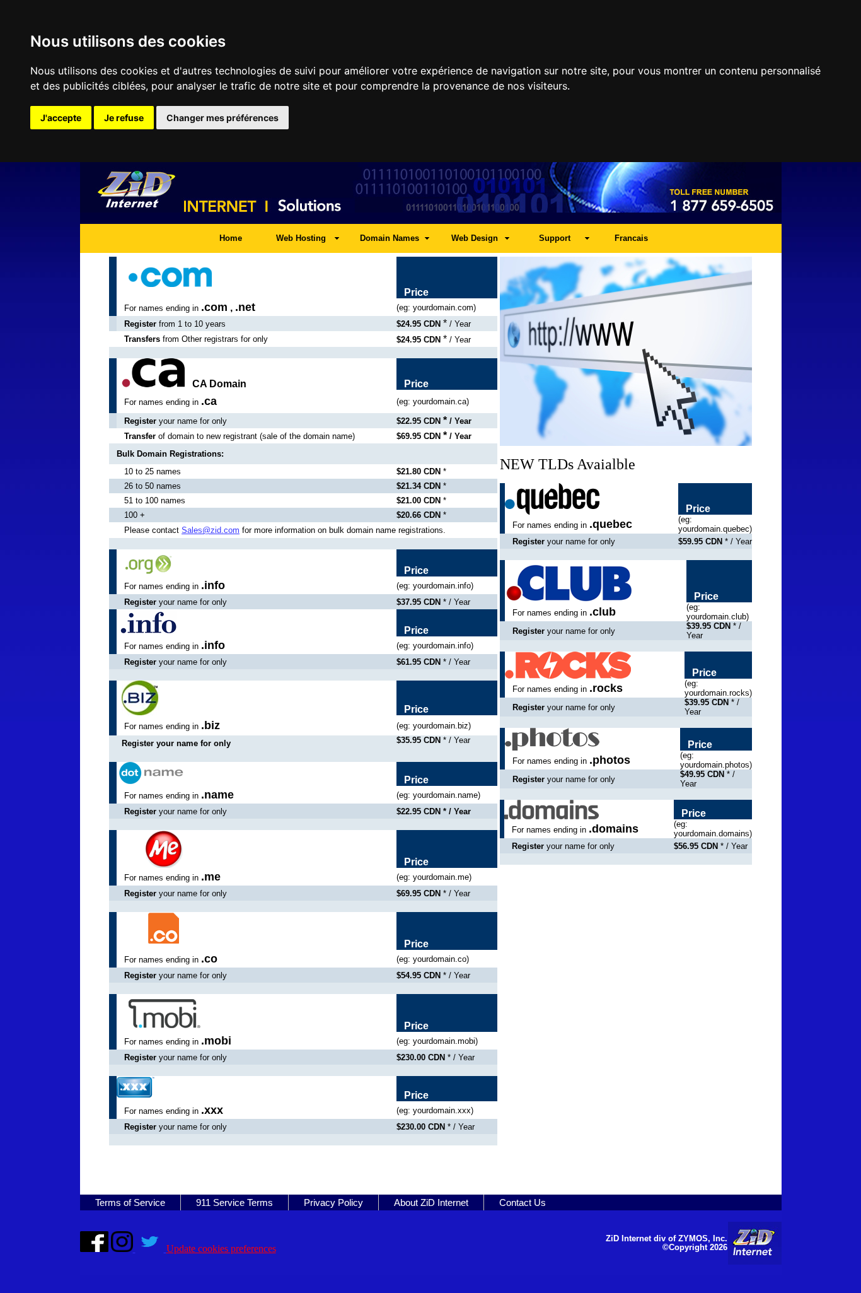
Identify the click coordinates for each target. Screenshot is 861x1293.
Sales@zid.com (211, 530)
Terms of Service (130, 1202)
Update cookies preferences (221, 1248)
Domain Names (389, 238)
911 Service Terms (234, 1202)
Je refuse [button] (124, 117)
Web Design (474, 238)
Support (554, 238)
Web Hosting (301, 238)
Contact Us (522, 1202)
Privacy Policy (333, 1202)
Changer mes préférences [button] (222, 117)
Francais (631, 238)
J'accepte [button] (60, 117)
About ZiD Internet (431, 1202)
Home (230, 238)
